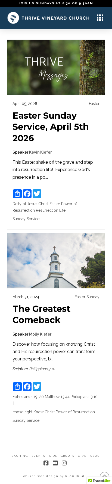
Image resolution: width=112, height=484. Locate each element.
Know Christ (44, 412)
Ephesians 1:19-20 (28, 397)
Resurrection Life (51, 210)
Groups (67, 455)
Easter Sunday (87, 297)
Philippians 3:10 (42, 369)
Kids (53, 455)
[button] (100, 17)
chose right (22, 412)
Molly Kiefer (40, 334)
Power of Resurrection (75, 412)
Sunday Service (26, 219)
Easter (94, 103)
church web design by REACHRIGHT (55, 475)
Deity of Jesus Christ (30, 204)
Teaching (18, 455)
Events (38, 455)
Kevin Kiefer (40, 152)
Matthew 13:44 (57, 397)
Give (82, 455)
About (96, 455)
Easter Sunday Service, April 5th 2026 (51, 127)
